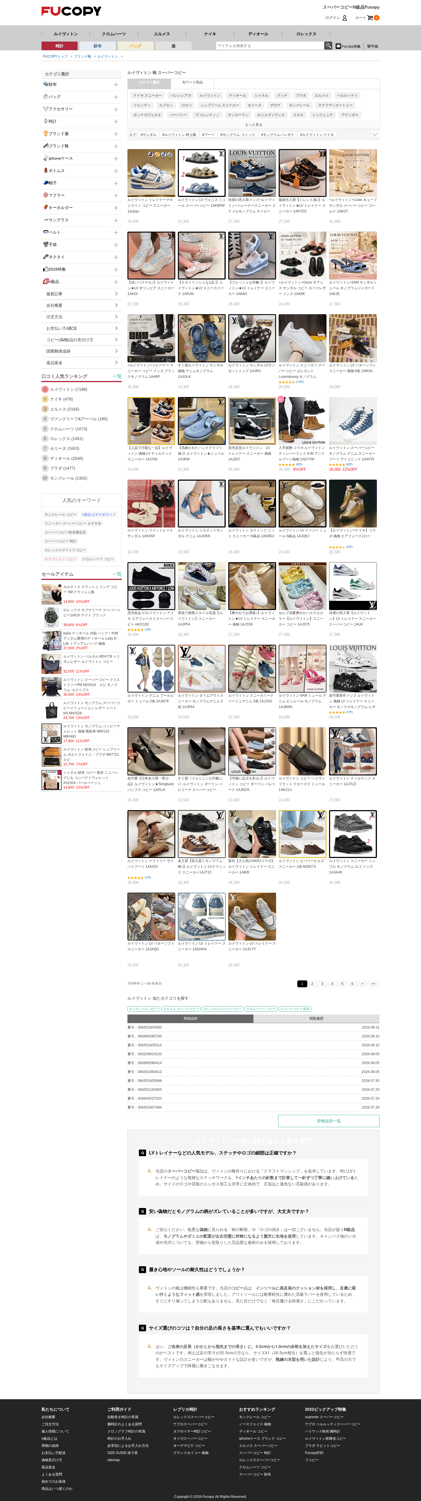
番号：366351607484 (144, 1107)
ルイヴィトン (66, 34)
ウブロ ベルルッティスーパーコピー (333, 1424)
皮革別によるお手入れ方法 (128, 1446)
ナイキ (210, 34)
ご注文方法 (50, 1424)
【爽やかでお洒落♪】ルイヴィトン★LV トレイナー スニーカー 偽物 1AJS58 (251, 618)
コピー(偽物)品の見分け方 (69, 339)
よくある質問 (52, 1474)
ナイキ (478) (61, 399)
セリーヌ (254, 105)
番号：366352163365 (144, 1090)
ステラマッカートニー (335, 105)
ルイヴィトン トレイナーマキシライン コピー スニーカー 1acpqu (150, 205)
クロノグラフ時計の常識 (126, 1431)
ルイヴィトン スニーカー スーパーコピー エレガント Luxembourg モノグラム (302, 371)
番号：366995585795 (144, 1036)
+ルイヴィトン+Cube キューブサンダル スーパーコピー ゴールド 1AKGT (353, 205)
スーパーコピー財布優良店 (65, 532)
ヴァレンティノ (207, 115)
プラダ (301, 95)
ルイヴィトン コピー (60, 559)
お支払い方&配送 (61, 328)
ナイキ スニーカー (147, 95)
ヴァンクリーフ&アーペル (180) (79, 419)
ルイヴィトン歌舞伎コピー (325, 1438)
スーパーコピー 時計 (60, 541)
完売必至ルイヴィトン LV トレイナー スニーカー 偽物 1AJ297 (251, 453)
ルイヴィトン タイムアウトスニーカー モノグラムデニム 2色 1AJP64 (200, 701)
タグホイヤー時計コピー (192, 1431)
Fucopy (208, 1497)
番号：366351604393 (144, 1027)
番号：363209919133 (144, 1054)
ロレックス (306, 34)
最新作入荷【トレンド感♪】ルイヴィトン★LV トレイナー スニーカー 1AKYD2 (302, 205)
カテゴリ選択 (149, 82)
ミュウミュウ (322, 115)
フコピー (312, 1460)
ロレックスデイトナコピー (65, 550)
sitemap (113, 1460)
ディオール (258, 34)
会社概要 (54, 305)
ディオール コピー (253, 1431)
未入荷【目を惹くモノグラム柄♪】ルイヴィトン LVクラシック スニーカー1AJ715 (202, 866)
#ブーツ (208, 135)
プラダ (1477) (62, 468)
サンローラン (238, 115)
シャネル (261, 95)
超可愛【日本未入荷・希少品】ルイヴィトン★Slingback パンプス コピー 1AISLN (150, 784)
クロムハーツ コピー (261, 1009)
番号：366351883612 (144, 1072)
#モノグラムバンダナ (277, 135)
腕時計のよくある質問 (124, 1424)
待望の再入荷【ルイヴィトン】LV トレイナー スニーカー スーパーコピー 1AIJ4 (352, 618)
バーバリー (178, 115)
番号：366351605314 (144, 1045)
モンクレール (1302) (68, 478)
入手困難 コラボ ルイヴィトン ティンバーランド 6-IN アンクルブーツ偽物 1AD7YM (302, 453)
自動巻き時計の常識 (122, 1417)
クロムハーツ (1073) (68, 429)
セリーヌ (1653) (64, 448)
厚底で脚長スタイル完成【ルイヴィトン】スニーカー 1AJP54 (200, 618)
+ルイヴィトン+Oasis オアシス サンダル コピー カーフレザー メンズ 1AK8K (302, 288)
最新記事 (54, 294)
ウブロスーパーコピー (190, 1424)
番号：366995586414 (144, 1063)
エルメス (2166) (64, 409)
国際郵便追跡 (58, 351)
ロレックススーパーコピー (222, 1009)
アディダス (350, 115)
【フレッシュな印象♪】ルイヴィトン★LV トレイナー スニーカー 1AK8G (251, 288)
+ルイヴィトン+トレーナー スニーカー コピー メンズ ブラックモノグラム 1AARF (151, 371)
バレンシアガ (180, 95)
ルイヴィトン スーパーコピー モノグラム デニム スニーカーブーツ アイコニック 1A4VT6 (352, 453)
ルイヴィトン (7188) (68, 389)
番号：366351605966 (144, 1081)
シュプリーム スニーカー (219, 105)
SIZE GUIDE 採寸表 (122, 1453)
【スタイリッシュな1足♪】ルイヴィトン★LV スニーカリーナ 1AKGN (201, 288)
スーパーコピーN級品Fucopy (351, 7)
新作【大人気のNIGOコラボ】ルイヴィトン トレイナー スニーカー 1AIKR (251, 866)
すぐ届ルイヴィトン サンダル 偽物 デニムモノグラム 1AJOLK (200, 371)
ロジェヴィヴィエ (271, 115)
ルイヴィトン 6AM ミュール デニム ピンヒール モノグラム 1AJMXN (302, 701)
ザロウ (275, 105)
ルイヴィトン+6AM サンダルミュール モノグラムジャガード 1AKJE (353, 288)
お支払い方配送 (54, 1453)
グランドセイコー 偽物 (190, 1453)
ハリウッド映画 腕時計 (322, 1431)
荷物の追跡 (50, 1446)
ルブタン (166, 105)
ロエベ (187, 105)
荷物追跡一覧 (329, 1121)
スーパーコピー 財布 (295, 1009)
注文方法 (54, 316)
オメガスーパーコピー (190, 1438)
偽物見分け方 (52, 1460)
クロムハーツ (114, 34)
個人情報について (55, 1431)
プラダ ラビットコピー (322, 1446)
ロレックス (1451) (66, 438)
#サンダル (148, 135)
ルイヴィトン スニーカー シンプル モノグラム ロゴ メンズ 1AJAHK (352, 866)
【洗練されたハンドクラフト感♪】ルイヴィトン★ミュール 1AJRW (201, 453)
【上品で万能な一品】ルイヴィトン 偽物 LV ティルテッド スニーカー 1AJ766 (149, 453)
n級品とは (49, 1438)
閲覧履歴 (316, 1019)
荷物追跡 (190, 1019)
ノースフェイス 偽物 (255, 1424)
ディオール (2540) (66, 458)
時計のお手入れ (119, 1438)
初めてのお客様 (54, 1481)
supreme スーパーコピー (324, 1417)
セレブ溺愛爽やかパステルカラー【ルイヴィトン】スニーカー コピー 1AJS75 (301, 618)
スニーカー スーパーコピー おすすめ (73, 523)
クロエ (298, 115)
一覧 (117, 376)
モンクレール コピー (143, 1009)
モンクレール (299, 105)
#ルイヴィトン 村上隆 (179, 135)
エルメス (162, 34)
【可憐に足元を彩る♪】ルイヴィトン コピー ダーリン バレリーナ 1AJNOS (252, 784)
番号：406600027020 (144, 1099)
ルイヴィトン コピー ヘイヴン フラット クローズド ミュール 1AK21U (302, 784)
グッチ (282, 95)
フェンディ (142, 105)
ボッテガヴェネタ (147, 115)
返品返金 (54, 362)
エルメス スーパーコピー (181, 1009)
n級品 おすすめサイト (99, 515)
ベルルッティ (347, 95)
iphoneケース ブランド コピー (262, 1438)
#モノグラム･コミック (238, 135)
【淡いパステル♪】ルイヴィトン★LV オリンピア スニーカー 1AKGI (150, 288)
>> (373, 984)
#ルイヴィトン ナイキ (317, 135)
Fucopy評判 (314, 1453)
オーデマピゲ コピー (189, 1446)
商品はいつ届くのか (57, 1489)
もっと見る (253, 125)
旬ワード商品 (192, 82)
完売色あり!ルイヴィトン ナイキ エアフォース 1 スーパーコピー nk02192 (150, 618)
